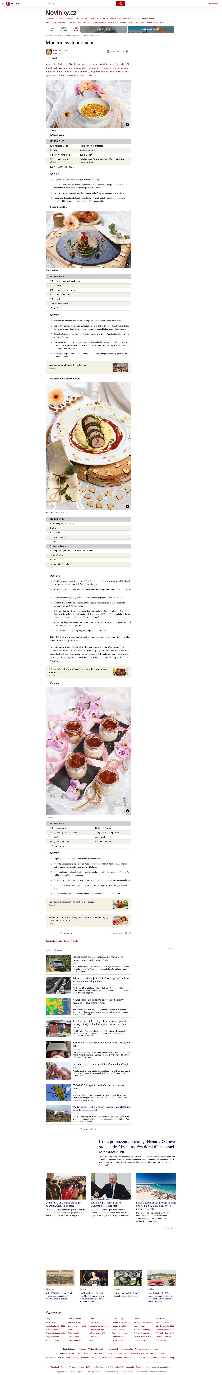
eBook (112, 51)
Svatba (75, 941)
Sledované (160, 22)
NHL (91, 1298)
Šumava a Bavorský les (143, 1287)
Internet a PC (51, 22)
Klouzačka (118, 1311)
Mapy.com (81, 1307)
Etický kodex (114, 1325)
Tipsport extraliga (97, 1287)
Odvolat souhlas (142, 1325)
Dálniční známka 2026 (165, 1284)
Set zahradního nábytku (134, 1311)
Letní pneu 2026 (162, 1280)
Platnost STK (161, 1298)
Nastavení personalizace (161, 1325)
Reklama (72, 1325)
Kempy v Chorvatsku (142, 1280)
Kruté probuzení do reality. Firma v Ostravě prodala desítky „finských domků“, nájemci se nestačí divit (100, 1022)
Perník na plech (118, 1298)
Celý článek (103, 1165)
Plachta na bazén (83, 1311)
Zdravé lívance (118, 1287)
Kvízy (115, 22)
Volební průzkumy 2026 (55, 1284)
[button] (88, 104)
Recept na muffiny (119, 1284)
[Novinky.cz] (61, 13)
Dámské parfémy (105, 1315)
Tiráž (88, 1325)
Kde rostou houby (112, 1307)
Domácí (70, 18)
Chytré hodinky (153, 1315)
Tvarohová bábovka (120, 1291)
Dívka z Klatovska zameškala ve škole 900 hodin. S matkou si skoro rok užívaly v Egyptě (156, 1205)
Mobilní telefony (72, 1315)
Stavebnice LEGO (88, 1315)
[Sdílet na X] (129, 933)
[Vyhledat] (120, 3)
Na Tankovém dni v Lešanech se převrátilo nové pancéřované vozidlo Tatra (98, 958)
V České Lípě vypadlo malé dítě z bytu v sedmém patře (99, 1087)
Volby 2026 (50, 1280)
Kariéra (81, 1325)
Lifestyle (144, 18)
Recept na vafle (118, 1294)
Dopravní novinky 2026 (165, 1287)
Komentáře (111, 18)
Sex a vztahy (77, 1068)
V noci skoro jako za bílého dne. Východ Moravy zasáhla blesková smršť (98, 1001)
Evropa (75, 1113)
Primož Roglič (73, 1294)
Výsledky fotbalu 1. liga (99, 1284)
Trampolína (97, 1311)
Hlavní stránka (51, 18)
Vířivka (161, 1311)
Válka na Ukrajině (98, 18)
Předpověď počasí (95, 1307)
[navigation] (3, 4)
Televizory (141, 1315)
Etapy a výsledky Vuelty (77, 1284)
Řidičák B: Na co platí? (165, 1291)
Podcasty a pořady (98, 22)
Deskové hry (129, 1315)
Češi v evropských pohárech (146, 1307)
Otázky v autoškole (163, 1294)
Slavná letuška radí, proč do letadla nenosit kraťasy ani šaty (101, 1044)
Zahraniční (85, 18)
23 (130, 51)
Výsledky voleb (52, 1287)
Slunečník (108, 1311)
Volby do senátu (52, 1294)
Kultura (126, 18)
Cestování (77, 22)
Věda (69, 22)
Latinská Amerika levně (143, 1294)
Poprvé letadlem (140, 1284)
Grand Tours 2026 (75, 1298)
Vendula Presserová (60, 50)
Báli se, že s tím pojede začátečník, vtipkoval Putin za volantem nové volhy (101, 979)
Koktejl (152, 18)
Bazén (71, 1311)
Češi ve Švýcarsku (141, 1291)
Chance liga (94, 1280)
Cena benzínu (127, 1307)
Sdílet (122, 51)
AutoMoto (62, 22)
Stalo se (62, 18)
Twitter (64, 1325)
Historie (86, 22)
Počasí (130, 22)
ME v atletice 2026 (97, 1291)
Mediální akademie (99, 1325)
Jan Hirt (71, 1287)
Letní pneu (118, 1315)
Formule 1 (94, 1294)
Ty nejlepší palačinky (120, 1280)
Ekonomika (134, 18)
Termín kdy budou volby (55, 1291)
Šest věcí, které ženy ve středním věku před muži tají (100, 1064)
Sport (109, 22)
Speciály (122, 22)
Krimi (119, 18)
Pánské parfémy (167, 1315)
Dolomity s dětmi (140, 1298)
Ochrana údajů (128, 1325)
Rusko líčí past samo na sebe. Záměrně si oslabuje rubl (106, 1204)
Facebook (55, 1325)
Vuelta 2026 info (74, 1280)
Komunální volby (52, 1298)
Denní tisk (150, 22)
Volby (77, 18)
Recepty (52, 368)
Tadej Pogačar (73, 1291)
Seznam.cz (213, 4)
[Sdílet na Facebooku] (126, 933)
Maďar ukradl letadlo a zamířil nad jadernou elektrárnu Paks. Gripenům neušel (102, 1108)
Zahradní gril (151, 1311)
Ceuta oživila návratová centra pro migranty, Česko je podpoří (64, 1204)
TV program (139, 22)
